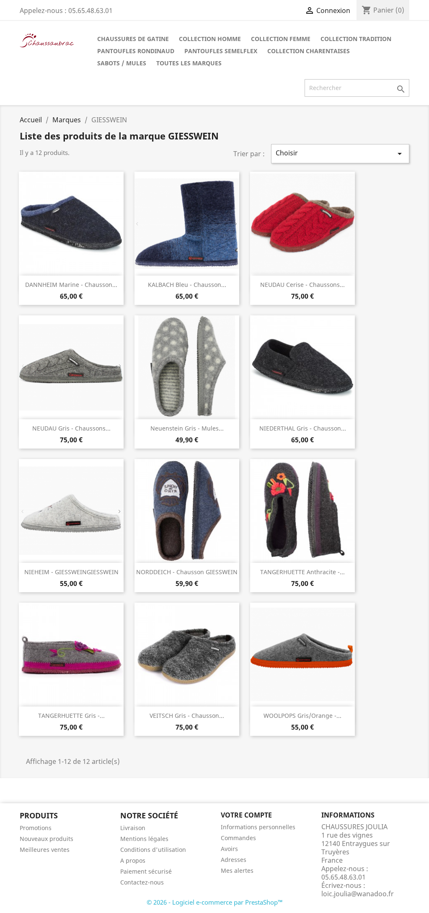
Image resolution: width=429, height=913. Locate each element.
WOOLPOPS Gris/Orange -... (302, 716)
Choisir (340, 153)
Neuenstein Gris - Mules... (187, 428)
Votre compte (246, 815)
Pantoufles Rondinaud (135, 51)
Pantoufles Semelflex (220, 51)
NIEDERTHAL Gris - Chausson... (302, 428)
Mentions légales (144, 839)
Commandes (238, 838)
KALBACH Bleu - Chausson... (187, 285)
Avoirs (229, 849)
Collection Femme (280, 39)
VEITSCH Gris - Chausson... (187, 716)
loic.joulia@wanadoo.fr (357, 893)
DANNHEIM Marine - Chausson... (71, 285)
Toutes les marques (189, 63)
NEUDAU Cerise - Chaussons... (302, 285)
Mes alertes (237, 870)
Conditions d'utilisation (153, 850)
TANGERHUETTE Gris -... (71, 716)
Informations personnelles (258, 827)
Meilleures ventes (45, 850)
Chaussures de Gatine (133, 39)
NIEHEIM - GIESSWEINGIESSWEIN (71, 572)
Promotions (36, 828)
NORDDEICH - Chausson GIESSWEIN (187, 572)
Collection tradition (355, 39)
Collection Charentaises (308, 51)
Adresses (233, 860)
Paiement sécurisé (146, 871)
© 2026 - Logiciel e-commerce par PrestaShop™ (215, 902)
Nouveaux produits (46, 839)
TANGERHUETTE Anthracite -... (302, 572)
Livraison (132, 828)
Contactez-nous (142, 882)
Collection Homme (210, 39)
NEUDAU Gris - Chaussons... (71, 428)
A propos (132, 860)
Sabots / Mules (121, 63)
